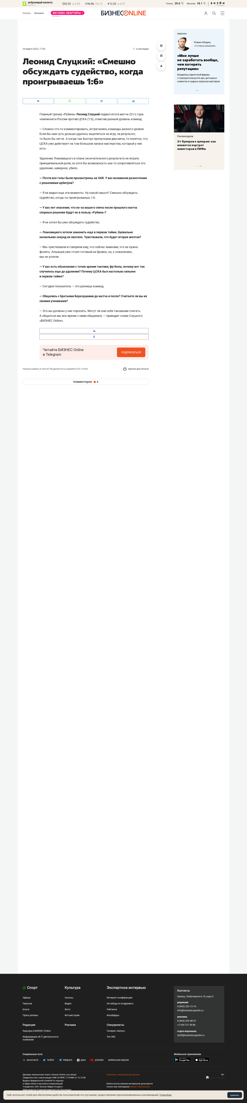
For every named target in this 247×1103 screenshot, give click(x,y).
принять (234, 1095)
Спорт (32, 988)
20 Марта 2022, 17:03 (34, 48)
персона (182, 33)
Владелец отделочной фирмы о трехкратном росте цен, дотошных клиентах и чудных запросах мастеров (198, 78)
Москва (191, 3)
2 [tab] (198, 90)
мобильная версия (118, 1060)
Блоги (26, 1009)
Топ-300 (111, 1036)
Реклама (70, 1024)
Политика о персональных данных (123, 1074)
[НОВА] (67, 14)
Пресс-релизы (30, 1015)
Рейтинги (112, 1009)
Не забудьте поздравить (120, 1003)
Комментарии (85, 381)
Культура (72, 988)
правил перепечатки (140, 1087)
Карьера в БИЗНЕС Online (37, 1031)
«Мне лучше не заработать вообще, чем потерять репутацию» (197, 62)
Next (220, 90)
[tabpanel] (199, 60)
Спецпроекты (115, 1024)
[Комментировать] (161, 46)
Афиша (26, 997)
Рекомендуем (185, 136)
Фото (67, 1009)
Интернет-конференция (119, 997)
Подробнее (165, 1095)
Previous (178, 90)
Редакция (29, 1024)
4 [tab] (200, 166)
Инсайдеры (113, 1015)
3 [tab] (200, 90)
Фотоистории (72, 1015)
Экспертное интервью (126, 988)
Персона (27, 1003)
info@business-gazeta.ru (190, 1010)
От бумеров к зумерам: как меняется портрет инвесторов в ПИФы (196, 145)
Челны (169, 3)
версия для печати (138, 368)
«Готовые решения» (205, 45)
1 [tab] (195, 166)
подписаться (131, 352)
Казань (27, 13)
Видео (68, 1003)
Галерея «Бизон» (116, 1031)
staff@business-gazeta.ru (190, 1035)
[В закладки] (161, 56)
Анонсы (69, 997)
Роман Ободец (202, 42)
